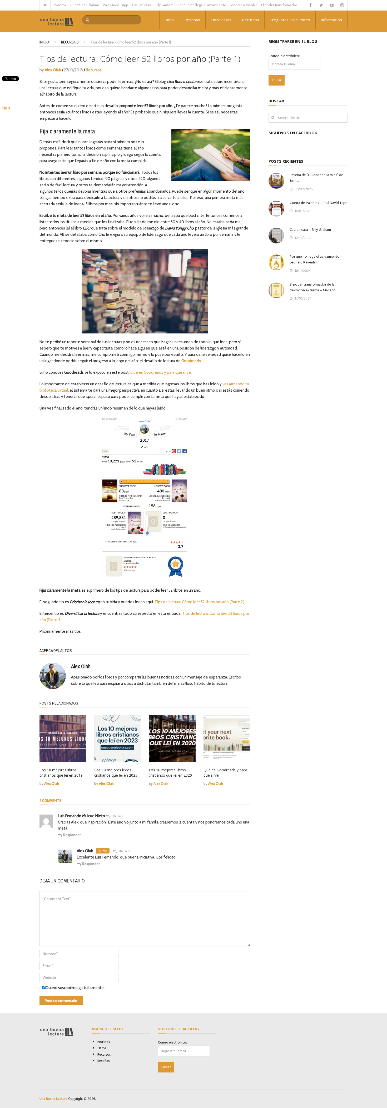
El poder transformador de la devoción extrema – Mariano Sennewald (295, 5)
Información (331, 19)
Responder (72, 835)
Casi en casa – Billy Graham (133, 5)
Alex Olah (53, 70)
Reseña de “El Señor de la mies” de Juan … (316, 178)
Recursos (250, 19)
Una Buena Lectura (53, 1099)
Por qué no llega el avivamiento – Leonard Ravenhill (198, 5)
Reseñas (192, 19)
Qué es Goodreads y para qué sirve (160, 372)
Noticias (103, 1042)
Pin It (6, 108)
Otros (101, 1048)
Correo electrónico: (284, 56)
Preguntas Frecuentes (290, 19)
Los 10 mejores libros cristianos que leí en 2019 (61, 772)
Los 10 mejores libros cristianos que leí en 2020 (170, 772)
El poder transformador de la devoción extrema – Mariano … (314, 287)
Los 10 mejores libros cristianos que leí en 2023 (115, 772)
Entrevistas (221, 19)
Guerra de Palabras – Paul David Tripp (80, 5)
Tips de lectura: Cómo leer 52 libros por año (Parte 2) (199, 602)
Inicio (169, 19)
